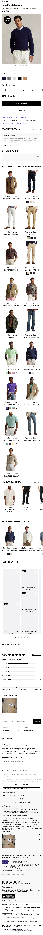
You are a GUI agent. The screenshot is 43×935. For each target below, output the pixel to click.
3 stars (4, 671)
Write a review (36, 655)
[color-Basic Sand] (34, 202)
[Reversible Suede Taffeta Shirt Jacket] (11, 321)
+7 (16, 372)
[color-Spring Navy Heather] (10, 444)
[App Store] (8, 896)
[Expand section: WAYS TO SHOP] (21, 844)
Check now (32, 869)
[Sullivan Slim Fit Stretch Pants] (31, 424)
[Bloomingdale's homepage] (3, 1)
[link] (11, 197)
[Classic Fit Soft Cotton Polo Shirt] (11, 424)
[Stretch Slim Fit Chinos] (31, 253)
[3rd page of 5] (21, 637)
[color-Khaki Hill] (28, 238)
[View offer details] (21, 157)
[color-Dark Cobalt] (30, 373)
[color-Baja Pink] (13, 373)
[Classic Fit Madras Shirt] (31, 289)
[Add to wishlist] (37, 17)
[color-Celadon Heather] (7, 444)
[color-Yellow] (13, 444)
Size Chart (20, 85)
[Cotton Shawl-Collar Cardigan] (27, 536)
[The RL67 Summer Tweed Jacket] (11, 289)
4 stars (4, 667)
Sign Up (28, 118)
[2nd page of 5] (18, 637)
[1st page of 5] (15, 637)
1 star (4, 679)
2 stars (4, 675)
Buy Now (22, 111)
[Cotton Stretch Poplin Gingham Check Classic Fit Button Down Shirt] (11, 459)
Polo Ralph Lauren (12, 5)
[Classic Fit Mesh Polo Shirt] (11, 352)
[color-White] (33, 373)
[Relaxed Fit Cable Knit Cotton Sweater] (31, 352)
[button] (21, 42)
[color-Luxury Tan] (10, 373)
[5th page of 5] (27, 637)
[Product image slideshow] (21, 42)
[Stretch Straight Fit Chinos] (31, 182)
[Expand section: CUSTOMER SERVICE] (21, 829)
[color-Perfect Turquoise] (13, 408)
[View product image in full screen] (5, 60)
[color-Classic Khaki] (31, 202)
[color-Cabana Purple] (7, 408)
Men (7, 1)
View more (7, 145)
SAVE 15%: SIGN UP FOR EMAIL (21, 802)
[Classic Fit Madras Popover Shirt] (11, 253)
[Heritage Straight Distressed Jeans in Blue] (31, 321)
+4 (16, 408)
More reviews (21, 785)
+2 (16, 444)
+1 (36, 202)
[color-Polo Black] (31, 238)
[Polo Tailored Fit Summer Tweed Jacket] (11, 182)
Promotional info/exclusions (19, 869)
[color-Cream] (10, 408)
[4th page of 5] (24, 637)
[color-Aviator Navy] (28, 202)
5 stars (4, 663)
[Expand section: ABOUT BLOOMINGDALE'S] (21, 839)
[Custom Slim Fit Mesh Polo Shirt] (11, 388)
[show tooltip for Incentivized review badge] (16, 809)
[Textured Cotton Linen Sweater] (31, 388)
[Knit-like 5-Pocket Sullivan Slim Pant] (31, 218)
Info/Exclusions (22, 123)
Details (12, 96)
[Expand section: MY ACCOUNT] (21, 834)
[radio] (27, 202)
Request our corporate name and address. (21, 927)
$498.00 (5, 96)
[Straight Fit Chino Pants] (11, 218)
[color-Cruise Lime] (7, 373)
